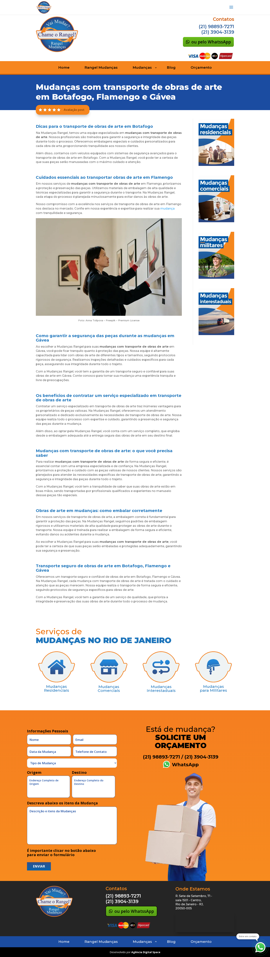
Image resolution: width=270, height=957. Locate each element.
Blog (171, 68)
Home (63, 68)
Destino (79, 772)
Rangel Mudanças (101, 68)
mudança (167, 208)
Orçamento (201, 68)
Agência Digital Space (145, 952)
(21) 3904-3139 (217, 32)
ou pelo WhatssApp (211, 42)
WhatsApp (185, 765)
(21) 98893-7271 (216, 26)
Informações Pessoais (47, 731)
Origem (34, 772)
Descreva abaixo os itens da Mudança (62, 803)
